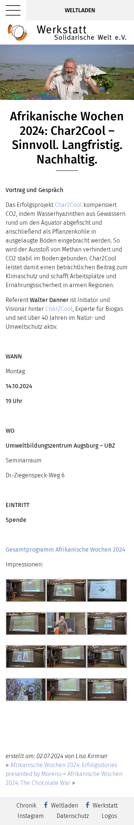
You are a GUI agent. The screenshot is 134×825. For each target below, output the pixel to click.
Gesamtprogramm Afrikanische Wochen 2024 (65, 549)
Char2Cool (68, 204)
